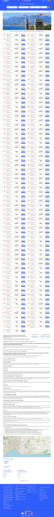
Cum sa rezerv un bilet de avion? (8, 486)
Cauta (23, 35)
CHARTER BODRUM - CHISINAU (7, 492)
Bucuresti (5, 476)
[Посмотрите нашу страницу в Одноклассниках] (26, 511)
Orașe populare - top (43, 490)
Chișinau (5, 473)
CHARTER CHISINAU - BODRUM (7, 490)
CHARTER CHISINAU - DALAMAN (8, 493)
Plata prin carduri (6, 507)
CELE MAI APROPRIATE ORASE (12, 9)
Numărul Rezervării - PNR (7, 508)
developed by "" (27, 515)
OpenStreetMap (46, 454)
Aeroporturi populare (43, 495)
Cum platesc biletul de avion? (8, 505)
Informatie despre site (19, 492)
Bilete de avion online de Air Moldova (31, 490)
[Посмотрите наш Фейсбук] (24, 511)
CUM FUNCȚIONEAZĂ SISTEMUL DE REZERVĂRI (20, 497)
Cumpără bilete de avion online (44, 486)
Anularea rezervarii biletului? (8, 499)
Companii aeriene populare (43, 498)
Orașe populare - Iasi (42, 492)
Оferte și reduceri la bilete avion (44, 487)
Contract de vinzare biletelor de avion (20, 486)
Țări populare (41, 489)
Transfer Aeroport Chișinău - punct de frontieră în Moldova (8, 497)
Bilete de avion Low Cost (31, 487)
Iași (4, 475)
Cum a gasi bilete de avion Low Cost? (32, 492)
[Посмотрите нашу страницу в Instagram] (28, 511)
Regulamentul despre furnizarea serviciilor (20, 489)
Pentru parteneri (6, 504)
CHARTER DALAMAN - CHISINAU (8, 495)
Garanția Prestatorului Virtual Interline (20, 499)
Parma (5, 474)
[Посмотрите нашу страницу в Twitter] (30, 511)
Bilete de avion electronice (31, 486)
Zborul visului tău (42, 493)
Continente (41, 500)
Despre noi (5, 502)
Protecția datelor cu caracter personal (20, 494)
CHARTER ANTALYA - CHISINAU (8, 489)
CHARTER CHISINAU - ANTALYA (8, 487)
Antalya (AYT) (6, 467)
